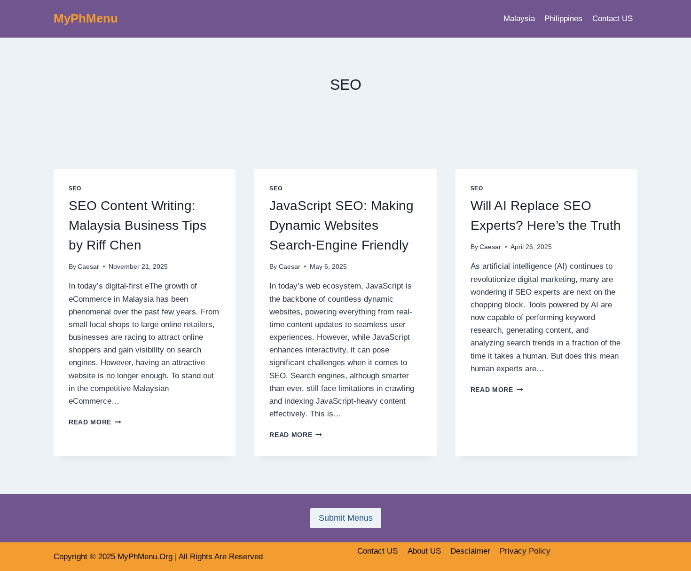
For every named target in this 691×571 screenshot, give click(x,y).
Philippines (563, 18)
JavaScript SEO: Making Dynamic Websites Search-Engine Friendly (341, 225)
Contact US (612, 18)
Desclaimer (470, 551)
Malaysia (519, 18)
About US (424, 551)
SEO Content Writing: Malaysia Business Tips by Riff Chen (137, 225)
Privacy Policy (525, 551)
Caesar (88, 266)
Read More (95, 422)
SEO (75, 188)
